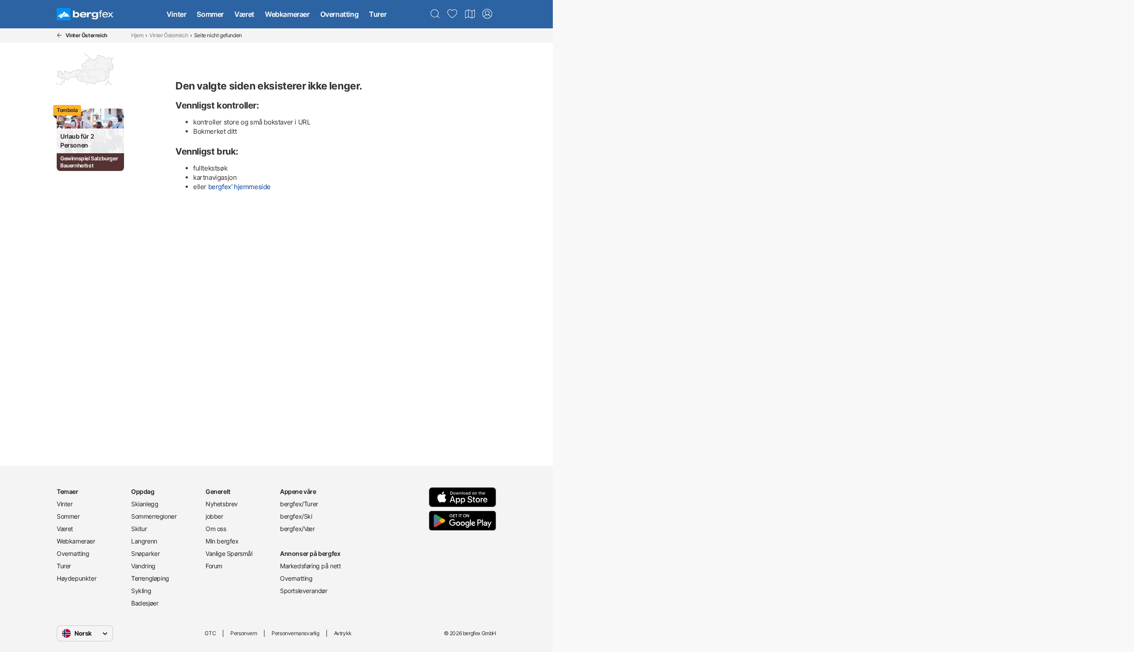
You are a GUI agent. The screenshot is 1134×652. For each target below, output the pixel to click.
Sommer (210, 14)
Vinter (176, 14)
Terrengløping (150, 578)
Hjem (137, 35)
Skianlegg (144, 504)
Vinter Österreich (168, 35)
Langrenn (144, 541)
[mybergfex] (487, 14)
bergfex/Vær (297, 528)
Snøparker (145, 553)
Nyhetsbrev (222, 504)
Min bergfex (222, 541)
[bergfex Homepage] (85, 14)
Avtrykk (343, 633)
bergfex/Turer (299, 504)
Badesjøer (144, 603)
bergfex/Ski (296, 516)
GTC (210, 633)
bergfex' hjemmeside (239, 186)
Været (244, 14)
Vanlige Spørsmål (229, 553)
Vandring (143, 566)
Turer (377, 14)
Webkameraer (287, 14)
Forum (214, 566)
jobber (214, 516)
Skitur (139, 528)
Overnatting (339, 14)
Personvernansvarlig (295, 633)
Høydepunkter (76, 578)
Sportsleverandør (303, 590)
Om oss (216, 528)
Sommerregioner (153, 516)
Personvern (243, 633)
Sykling (141, 590)
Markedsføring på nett (310, 566)
